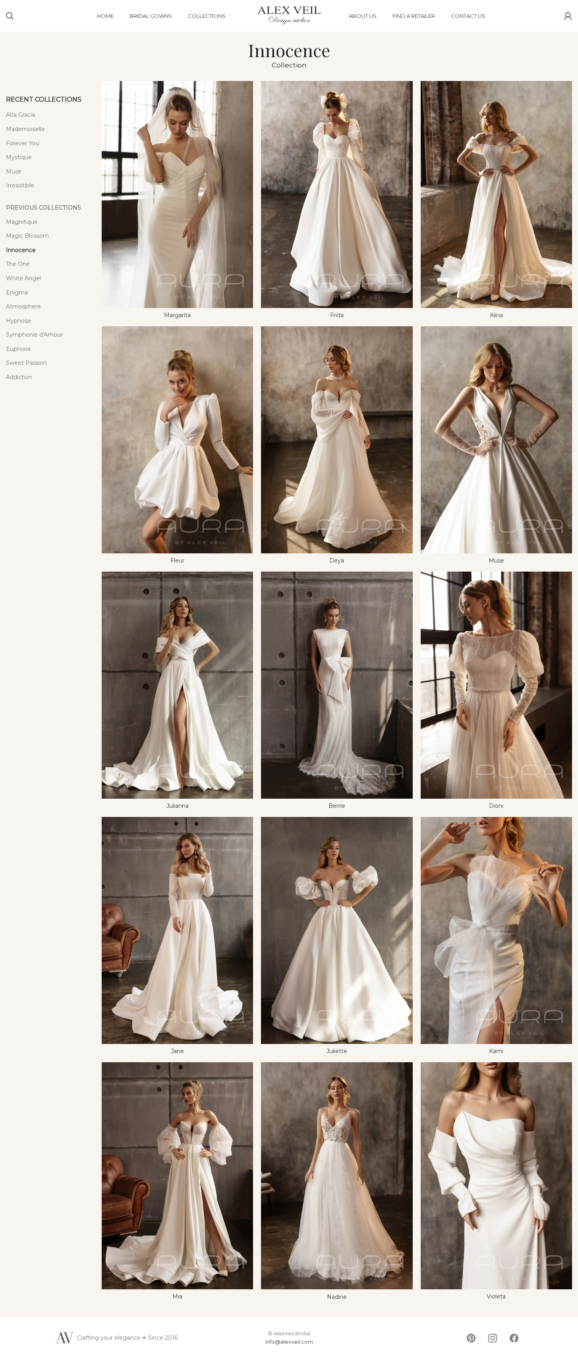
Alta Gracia (20, 114)
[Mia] (177, 1175)
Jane (177, 1051)
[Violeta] (496, 1175)
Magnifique (22, 221)
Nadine (337, 1296)
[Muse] (496, 439)
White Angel (23, 278)
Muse (13, 171)
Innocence (21, 250)
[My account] (568, 16)
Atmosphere (23, 306)
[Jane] (177, 930)
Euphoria (18, 348)
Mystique (19, 157)
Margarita (177, 315)
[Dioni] (496, 685)
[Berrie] (336, 685)
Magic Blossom (27, 235)
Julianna (177, 805)
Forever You (22, 143)
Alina (496, 315)
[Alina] (496, 194)
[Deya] (336, 439)
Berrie (337, 805)
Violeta (496, 1296)
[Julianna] (177, 685)
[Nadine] (336, 1175)
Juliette (337, 1051)
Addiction (19, 377)
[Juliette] (336, 930)
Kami (496, 1051)
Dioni (496, 805)
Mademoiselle (25, 129)
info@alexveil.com (289, 1342)
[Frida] (336, 194)
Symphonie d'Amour (34, 334)
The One (18, 264)
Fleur (177, 560)
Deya (336, 560)
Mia (177, 1296)
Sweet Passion (26, 362)
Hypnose (18, 320)
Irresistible (20, 185)
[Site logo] (289, 15)
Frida (337, 315)
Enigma (17, 292)
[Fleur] (177, 439)
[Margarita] (177, 194)
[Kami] (496, 930)
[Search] (10, 16)
